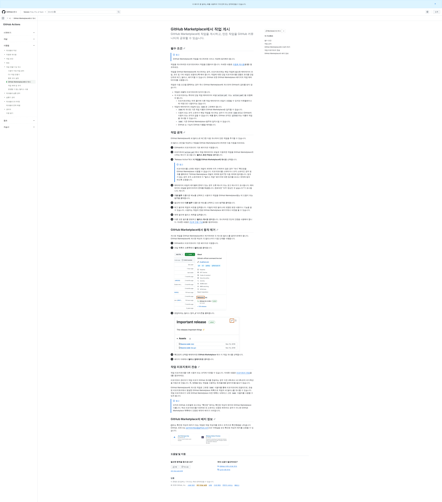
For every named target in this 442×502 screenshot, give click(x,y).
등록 (436, 12)
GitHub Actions (11, 24)
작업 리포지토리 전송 (184, 366)
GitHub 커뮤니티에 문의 (228, 466)
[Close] (435, 3)
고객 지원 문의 (225, 470)
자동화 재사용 (238, 64)
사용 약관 (191, 485)
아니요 (186, 467)
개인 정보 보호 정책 (177, 471)
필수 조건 (176, 48)
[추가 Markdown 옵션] (284, 31)
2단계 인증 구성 (196, 222)
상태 (210, 485)
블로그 (236, 485)
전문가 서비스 (227, 485)
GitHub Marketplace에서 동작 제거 (193, 229)
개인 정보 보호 (201, 485)
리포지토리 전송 (243, 373)
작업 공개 (176, 132)
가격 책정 (217, 485)
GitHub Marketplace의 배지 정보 (192, 419)
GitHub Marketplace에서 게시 (25, 18)
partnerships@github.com (197, 428)
